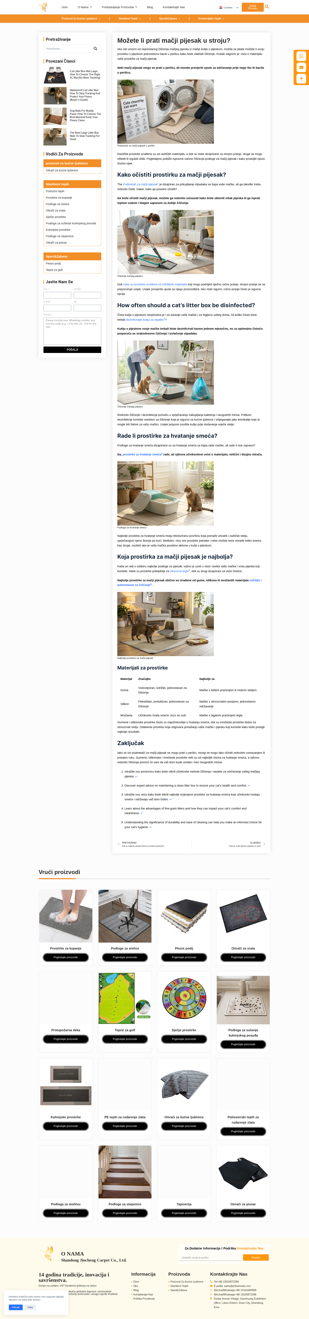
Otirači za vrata (55, 210)
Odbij (30, 1307)
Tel (75, 301)
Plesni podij (53, 263)
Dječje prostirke (56, 217)
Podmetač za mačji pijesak (140, 184)
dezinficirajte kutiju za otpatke (145, 319)
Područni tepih (55, 191)
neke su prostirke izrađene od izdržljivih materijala (155, 284)
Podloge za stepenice (60, 236)
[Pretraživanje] (95, 49)
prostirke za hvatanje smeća (142, 454)
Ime (45, 289)
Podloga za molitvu (65, 1204)
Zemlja (77, 289)
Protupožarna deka (65, 1030)
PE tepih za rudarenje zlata (124, 1117)
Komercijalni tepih (209, 18)
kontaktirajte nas (174, 7)
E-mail (47, 301)
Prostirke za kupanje (59, 197)
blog (150, 7)
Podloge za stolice (57, 204)
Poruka (47, 314)
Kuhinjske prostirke (58, 229)
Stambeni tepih (128, 18)
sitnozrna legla (179, 571)
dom (65, 7)
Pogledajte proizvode (66, 957)
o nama (83, 7)
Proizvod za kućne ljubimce (79, 18)
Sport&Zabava (168, 18)
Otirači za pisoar (56, 242)
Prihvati (15, 1307)
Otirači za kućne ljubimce (62, 170)
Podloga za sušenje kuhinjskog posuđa (71, 223)
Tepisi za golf (54, 270)
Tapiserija (184, 1204)
